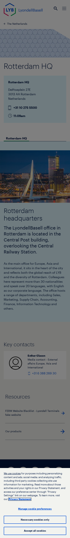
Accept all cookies (35, 531)
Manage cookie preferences (35, 509)
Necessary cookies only (35, 520)
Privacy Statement (20, 499)
